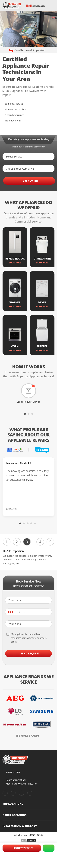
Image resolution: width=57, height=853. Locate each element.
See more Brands (27, 735)
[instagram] (21, 793)
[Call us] (48, 848)
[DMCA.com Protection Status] (28, 840)
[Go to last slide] (5, 413)
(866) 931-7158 (13, 772)
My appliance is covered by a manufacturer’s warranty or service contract (29, 638)
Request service (23, 848)
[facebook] (5, 793)
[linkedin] (29, 793)
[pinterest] (13, 793)
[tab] (25, 414)
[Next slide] (52, 413)
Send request (30, 653)
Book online (30, 180)
